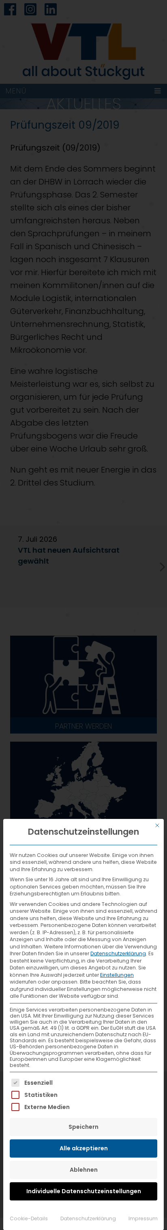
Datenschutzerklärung (118, 953)
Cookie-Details (29, 1218)
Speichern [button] (83, 1127)
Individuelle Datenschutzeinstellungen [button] (83, 1191)
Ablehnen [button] (84, 1170)
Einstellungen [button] (117, 974)
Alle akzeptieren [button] (84, 1148)
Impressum (143, 1218)
